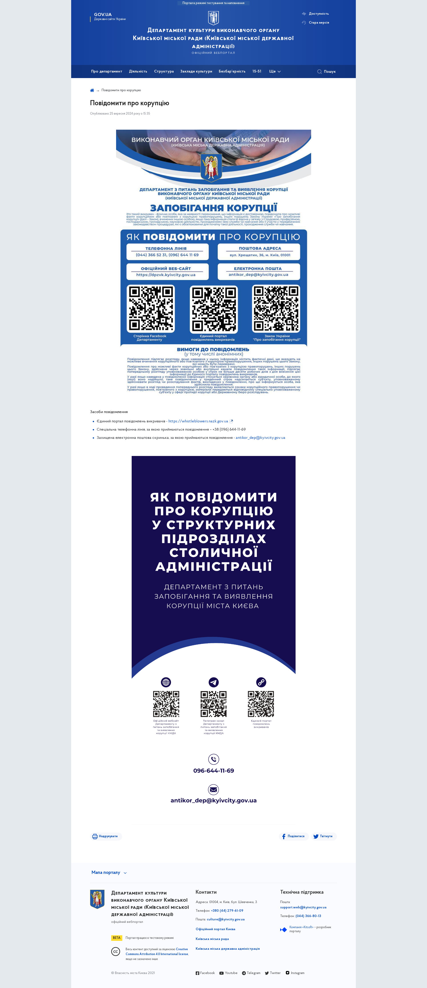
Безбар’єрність (232, 72)
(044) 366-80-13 (308, 916)
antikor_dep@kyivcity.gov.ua (260, 438)
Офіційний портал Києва (215, 929)
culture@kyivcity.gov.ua (226, 919)
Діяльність (138, 72)
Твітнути (326, 836)
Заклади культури (196, 72)
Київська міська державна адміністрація (228, 949)
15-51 (257, 72)
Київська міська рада (212, 939)
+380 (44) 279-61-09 (227, 911)
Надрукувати (108, 836)
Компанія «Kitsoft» (302, 927)
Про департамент (106, 72)
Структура (164, 72)
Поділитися (296, 836)
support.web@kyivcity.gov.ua (303, 907)
